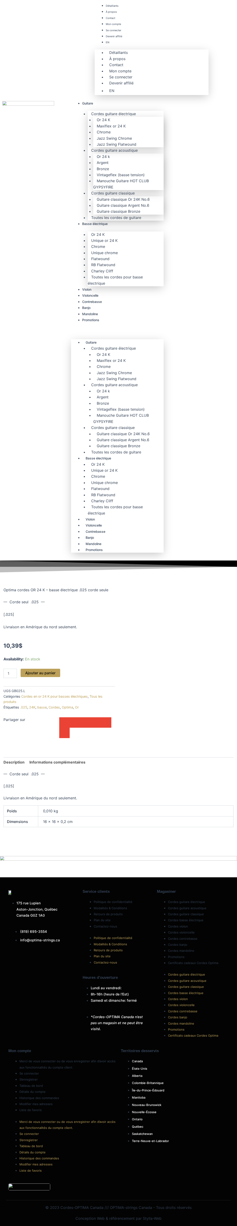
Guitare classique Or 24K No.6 (123, 199)
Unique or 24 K (104, 240)
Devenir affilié (114, 36)
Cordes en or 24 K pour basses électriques (54, 696)
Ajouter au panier (40, 673)
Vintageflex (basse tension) (121, 175)
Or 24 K (103, 119)
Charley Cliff (102, 271)
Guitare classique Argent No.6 (123, 205)
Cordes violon (178, 926)
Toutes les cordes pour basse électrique (115, 280)
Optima (67, 707)
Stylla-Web (152, 1218)
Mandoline (90, 314)
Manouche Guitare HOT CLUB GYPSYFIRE (121, 184)
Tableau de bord (31, 1085)
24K (32, 707)
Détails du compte (32, 1092)
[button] (117, 331)
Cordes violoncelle (181, 932)
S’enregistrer (28, 1079)
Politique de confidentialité (113, 902)
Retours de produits (108, 914)
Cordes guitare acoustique (114, 150)
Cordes (54, 707)
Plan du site (102, 920)
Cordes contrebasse (182, 938)
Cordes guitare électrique (113, 113)
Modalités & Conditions (110, 908)
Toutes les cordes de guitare (116, 217)
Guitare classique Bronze (118, 211)
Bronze (103, 168)
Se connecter (113, 30)
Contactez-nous (105, 926)
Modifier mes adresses (36, 1104)
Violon (86, 289)
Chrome (104, 132)
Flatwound (100, 258)
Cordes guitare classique (113, 193)
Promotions (90, 320)
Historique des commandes (39, 1098)
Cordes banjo (177, 944)
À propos (111, 11)
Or (77, 707)
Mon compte (113, 24)
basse (42, 707)
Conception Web (90, 1218)
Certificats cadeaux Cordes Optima (193, 963)
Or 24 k (103, 156)
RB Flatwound (103, 264)
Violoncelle (90, 295)
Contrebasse (92, 302)
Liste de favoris (30, 1110)
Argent (103, 162)
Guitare (87, 103)
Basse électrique (95, 224)
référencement (122, 1218)
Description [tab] (14, 762)
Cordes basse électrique (185, 920)
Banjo (86, 308)
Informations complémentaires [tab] (57, 762)
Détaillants (112, 5)
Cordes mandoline (181, 950)
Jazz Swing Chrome (114, 138)
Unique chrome (104, 252)
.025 (23, 707)
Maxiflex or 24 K (111, 126)
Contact (110, 18)
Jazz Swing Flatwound (116, 144)
